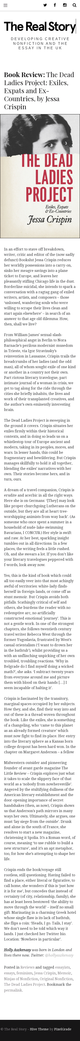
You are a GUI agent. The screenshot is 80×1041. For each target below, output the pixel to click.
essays (9, 973)
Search (72, 5)
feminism (24, 973)
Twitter (43, 5)
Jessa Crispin (45, 973)
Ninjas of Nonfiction (21, 979)
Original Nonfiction (56, 979)
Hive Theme (39, 1029)
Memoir (64, 973)
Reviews (27, 967)
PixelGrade (62, 1029)
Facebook (53, 5)
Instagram (63, 5)
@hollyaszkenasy (59, 955)
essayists (62, 967)
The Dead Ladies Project (24, 984)
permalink (13, 990)
